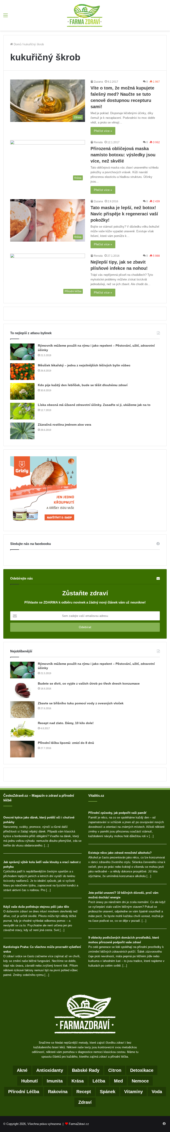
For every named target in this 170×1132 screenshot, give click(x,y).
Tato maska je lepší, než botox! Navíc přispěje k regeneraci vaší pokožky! (124, 213)
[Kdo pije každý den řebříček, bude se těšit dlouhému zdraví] (22, 391)
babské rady (85, 1070)
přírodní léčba (23, 1091)
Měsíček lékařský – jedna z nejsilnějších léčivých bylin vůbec (84, 365)
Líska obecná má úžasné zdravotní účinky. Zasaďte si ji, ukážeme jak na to (94, 405)
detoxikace (141, 1070)
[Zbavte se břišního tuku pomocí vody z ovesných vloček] (22, 709)
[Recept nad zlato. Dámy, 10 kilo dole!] (22, 729)
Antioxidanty (49, 1070)
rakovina (58, 1091)
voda (157, 1091)
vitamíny (133, 1091)
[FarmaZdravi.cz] (85, 15)
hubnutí (29, 1080)
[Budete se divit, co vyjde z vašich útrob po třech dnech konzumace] (22, 689)
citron (114, 1070)
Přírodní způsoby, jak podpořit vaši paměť (117, 812)
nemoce (140, 1080)
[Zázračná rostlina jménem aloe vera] (22, 431)
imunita (55, 1080)
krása (77, 1080)
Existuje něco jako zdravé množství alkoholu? (120, 852)
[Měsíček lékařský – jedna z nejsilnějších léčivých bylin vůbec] (22, 371)
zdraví (85, 1102)
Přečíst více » (103, 131)
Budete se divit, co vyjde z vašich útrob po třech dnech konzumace (89, 683)
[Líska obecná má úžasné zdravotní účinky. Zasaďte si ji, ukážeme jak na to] (22, 411)
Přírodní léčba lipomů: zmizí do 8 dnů (66, 743)
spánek (107, 1091)
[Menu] (5, 17)
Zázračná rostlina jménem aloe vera (64, 424)
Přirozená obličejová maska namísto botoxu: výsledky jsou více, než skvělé (123, 154)
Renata (98, 142)
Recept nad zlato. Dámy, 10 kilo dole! (66, 723)
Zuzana (98, 81)
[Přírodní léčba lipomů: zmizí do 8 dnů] (22, 749)
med (118, 1080)
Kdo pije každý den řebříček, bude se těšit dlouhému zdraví (83, 385)
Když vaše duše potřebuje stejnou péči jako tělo (36, 906)
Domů (17, 44)
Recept (83, 1091)
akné (22, 1070)
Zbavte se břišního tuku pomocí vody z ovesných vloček (81, 703)
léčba (99, 1080)
